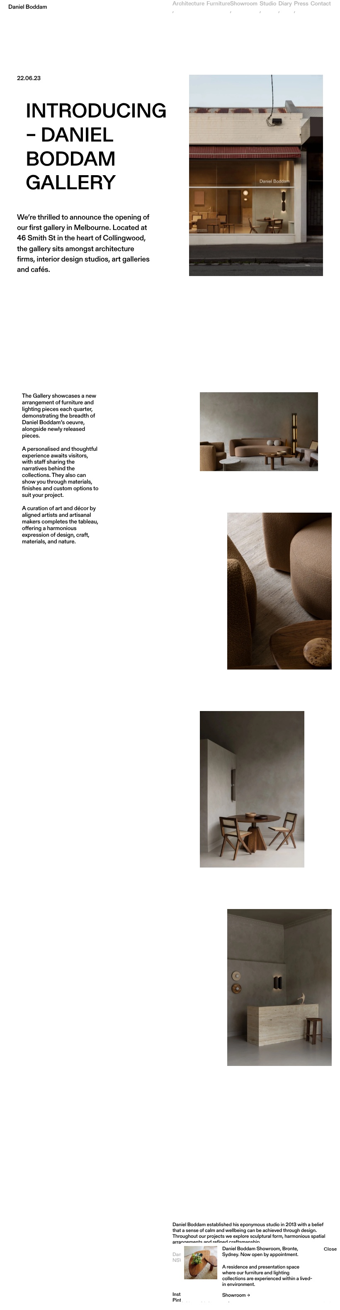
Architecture (188, 3)
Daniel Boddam (27, 6)
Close (330, 1249)
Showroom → (236, 1295)
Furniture (218, 3)
